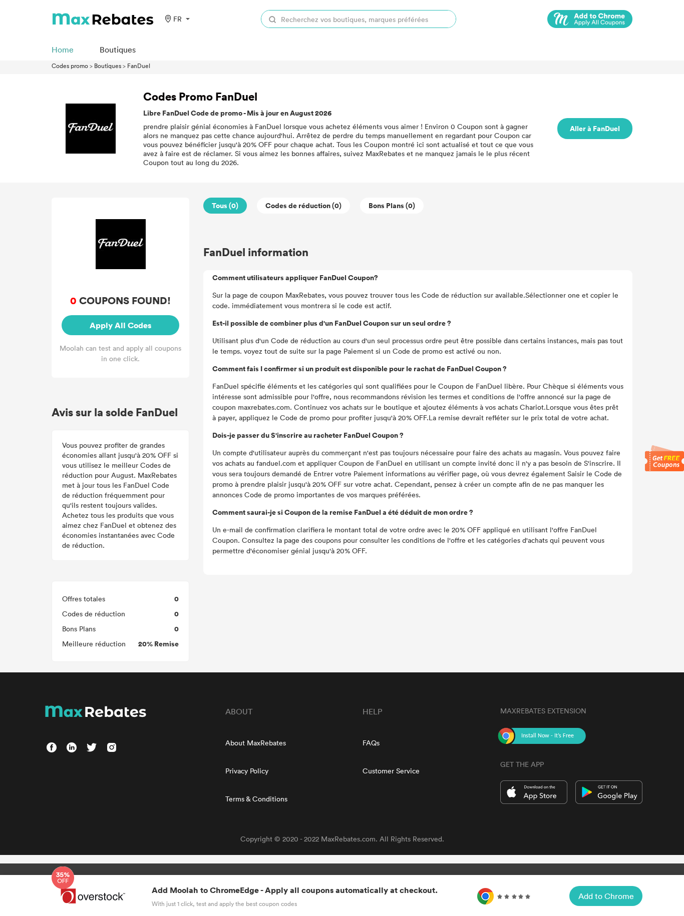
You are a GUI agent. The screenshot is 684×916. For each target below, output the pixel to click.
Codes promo (70, 65)
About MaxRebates (255, 742)
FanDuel (138, 65)
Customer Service (391, 770)
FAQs (371, 742)
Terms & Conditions (256, 798)
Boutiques (107, 65)
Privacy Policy (246, 770)
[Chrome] (589, 19)
